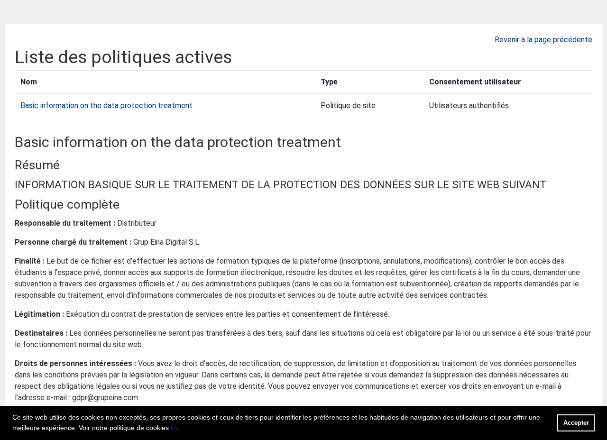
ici (174, 427)
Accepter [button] (576, 422)
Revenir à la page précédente (543, 39)
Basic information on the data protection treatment (106, 105)
